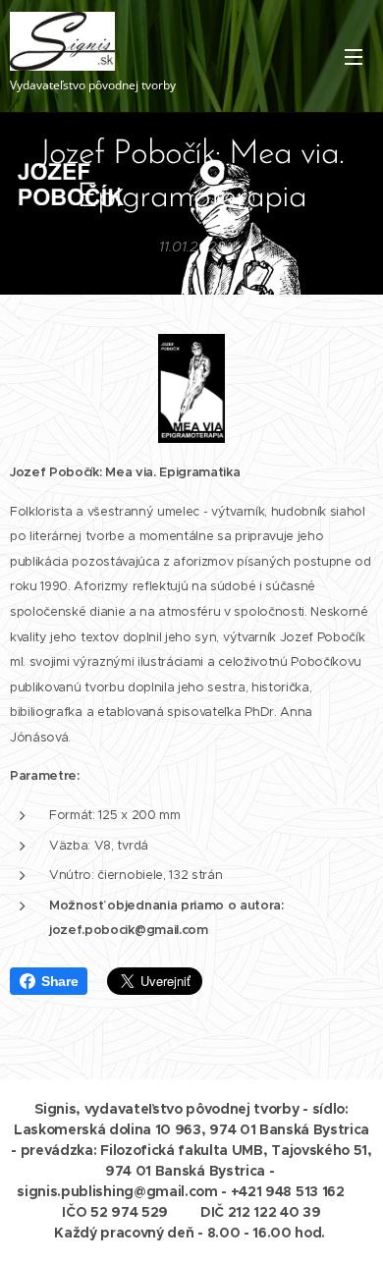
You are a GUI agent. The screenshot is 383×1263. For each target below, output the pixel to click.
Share (59, 981)
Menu (353, 56)
